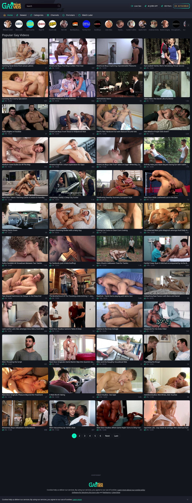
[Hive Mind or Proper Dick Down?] (167, 120)
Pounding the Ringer (152, 362)
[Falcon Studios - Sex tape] (120, 383)
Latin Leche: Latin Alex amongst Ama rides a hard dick (23, 329)
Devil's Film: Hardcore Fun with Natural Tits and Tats (117, 132)
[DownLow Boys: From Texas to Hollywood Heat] (72, 120)
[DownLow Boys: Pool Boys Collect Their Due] (72, 54)
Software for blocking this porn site (85, 492)
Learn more (77, 499)
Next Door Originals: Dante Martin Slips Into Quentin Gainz (71, 362)
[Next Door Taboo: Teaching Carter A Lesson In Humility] (25, 186)
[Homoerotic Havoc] (120, 87)
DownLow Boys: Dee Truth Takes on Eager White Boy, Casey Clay (119, 165)
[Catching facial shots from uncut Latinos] (25, 54)
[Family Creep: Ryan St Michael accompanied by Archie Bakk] (167, 251)
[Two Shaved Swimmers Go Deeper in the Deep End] (25, 284)
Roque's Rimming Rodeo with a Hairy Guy (65, 230)
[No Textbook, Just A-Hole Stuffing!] (72, 251)
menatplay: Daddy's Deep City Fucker (63, 197)
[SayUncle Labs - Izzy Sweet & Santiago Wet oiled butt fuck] (167, 416)
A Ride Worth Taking (57, 395)
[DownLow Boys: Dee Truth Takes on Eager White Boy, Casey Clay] (120, 153)
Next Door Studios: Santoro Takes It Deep (65, 329)
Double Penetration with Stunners (62, 99)
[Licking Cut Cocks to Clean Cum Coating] (120, 219)
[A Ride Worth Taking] (72, 383)
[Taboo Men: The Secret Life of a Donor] (167, 87)
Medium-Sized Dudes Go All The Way (16, 165)
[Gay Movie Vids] (11, 5)
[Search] (59, 6)
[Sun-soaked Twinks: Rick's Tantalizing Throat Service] (167, 54)
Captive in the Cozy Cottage (107, 329)
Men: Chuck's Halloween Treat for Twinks (112, 263)
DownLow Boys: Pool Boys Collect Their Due (66, 66)
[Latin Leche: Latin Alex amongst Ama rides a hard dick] (25, 317)
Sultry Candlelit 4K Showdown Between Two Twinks (22, 263)
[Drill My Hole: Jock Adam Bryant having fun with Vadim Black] (167, 153)
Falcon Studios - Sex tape (106, 395)
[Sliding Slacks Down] (25, 219)
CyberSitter (116, 492)
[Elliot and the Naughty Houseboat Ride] (120, 350)
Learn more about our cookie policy (131, 490)
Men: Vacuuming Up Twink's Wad (62, 428)
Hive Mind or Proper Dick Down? (156, 132)
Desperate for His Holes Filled (155, 329)
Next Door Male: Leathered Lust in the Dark (161, 197)
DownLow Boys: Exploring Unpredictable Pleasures (116, 66)
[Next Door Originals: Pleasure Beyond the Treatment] (25, 383)
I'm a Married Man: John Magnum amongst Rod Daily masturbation (166, 230)
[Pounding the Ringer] (167, 350)
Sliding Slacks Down (9, 230)
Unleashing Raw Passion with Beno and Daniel (162, 296)
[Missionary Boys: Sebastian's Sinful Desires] (25, 416)
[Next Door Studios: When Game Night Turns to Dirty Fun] (120, 416)
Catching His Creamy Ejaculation (14, 99)
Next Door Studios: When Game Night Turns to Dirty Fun (119, 428)
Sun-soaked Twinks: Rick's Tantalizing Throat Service (164, 66)
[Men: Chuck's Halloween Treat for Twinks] (120, 251)
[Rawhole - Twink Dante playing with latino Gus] (120, 284)
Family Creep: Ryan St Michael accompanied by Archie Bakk (166, 263)
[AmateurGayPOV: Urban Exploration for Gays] (72, 153)
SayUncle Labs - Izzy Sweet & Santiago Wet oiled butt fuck (166, 428)
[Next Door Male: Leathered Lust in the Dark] (167, 186)
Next (107, 435)
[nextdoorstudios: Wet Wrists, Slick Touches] (167, 383)
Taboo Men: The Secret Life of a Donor (158, 99)
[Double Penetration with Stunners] (72, 87)
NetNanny (107, 492)
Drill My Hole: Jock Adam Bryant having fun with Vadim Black (166, 165)
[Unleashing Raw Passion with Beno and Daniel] (167, 284)
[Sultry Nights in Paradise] (25, 120)
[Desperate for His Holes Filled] (167, 317)
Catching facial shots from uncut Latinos (17, 66)
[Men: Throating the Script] (25, 350)
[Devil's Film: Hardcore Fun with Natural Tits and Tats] (120, 120)
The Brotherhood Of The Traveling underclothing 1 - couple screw (71, 296)
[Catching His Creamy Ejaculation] (25, 87)
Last (116, 435)
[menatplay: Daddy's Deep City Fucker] (72, 186)
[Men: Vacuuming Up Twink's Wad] (72, 416)
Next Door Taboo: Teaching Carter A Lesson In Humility (23, 197)
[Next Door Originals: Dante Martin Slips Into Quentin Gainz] (72, 350)
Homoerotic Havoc (104, 99)
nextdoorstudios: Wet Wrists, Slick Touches (160, 395)
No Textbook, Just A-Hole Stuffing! (62, 263)
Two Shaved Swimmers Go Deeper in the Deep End (21, 296)
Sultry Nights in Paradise (11, 132)
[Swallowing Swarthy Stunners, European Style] (120, 186)
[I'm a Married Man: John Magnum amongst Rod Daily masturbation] (167, 219)
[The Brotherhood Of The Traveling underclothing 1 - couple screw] (72, 284)
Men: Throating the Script (12, 362)
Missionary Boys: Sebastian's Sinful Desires (18, 428)
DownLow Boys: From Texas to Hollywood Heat (67, 132)
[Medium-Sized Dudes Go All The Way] (25, 153)
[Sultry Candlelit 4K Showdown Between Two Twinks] (25, 251)
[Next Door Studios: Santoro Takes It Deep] (72, 317)
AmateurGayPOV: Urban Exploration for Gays (66, 165)
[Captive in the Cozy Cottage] (120, 317)
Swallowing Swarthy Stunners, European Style (114, 197)
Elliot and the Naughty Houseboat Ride (112, 362)
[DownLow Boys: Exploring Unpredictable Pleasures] (120, 54)
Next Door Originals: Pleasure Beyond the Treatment (22, 395)
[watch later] (5, 42)
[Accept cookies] (187, 499)
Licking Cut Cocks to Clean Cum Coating (112, 230)
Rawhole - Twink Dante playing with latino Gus (114, 296)
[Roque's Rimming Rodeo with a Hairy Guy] (72, 219)
